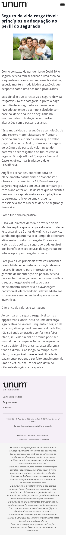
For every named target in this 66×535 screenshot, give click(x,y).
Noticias (7, 407)
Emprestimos (10, 402)
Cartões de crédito (12, 396)
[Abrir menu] (62, 4)
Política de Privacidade (26, 435)
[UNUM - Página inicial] (14, 4)
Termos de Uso (42, 435)
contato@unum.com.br (42, 426)
